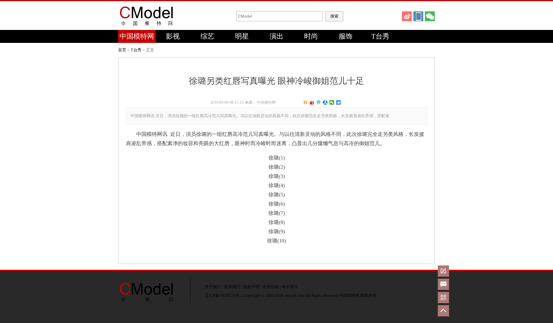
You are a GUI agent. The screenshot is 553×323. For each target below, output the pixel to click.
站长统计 (290, 287)
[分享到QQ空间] (305, 102)
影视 (173, 36)
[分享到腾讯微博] (318, 102)
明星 (242, 36)
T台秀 (380, 36)
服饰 (346, 36)
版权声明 (251, 287)
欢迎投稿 (271, 287)
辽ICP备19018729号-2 (224, 295)
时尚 (311, 36)
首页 (122, 50)
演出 (276, 36)
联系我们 (232, 287)
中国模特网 (137, 36)
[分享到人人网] (325, 102)
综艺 (207, 36)
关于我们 (213, 287)
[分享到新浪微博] (312, 102)
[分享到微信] (331, 102)
